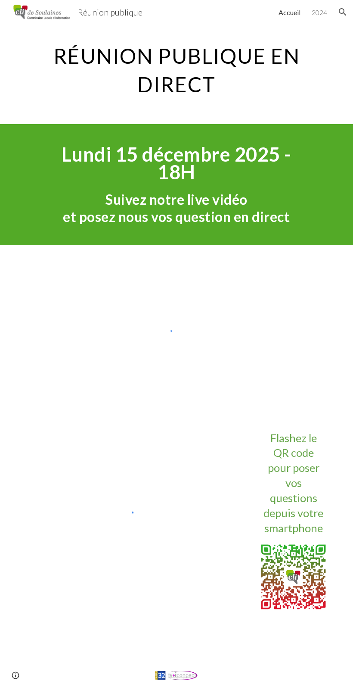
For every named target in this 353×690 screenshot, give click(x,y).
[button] (342, 12)
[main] (176, 68)
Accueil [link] (289, 12)
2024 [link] (319, 12)
